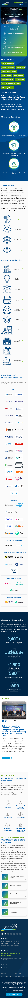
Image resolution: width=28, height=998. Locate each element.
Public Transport (8, 67)
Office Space (6, 75)
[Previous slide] (3, 721)
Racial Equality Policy (6, 976)
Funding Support (8, 63)
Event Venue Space (9, 71)
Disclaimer (3, 973)
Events (21, 4)
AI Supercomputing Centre (11, 83)
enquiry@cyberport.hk (8, 967)
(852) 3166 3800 (6, 962)
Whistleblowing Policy (19, 976)
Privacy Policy (18, 973)
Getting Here (17, 943)
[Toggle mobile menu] (25, 2)
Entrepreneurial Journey (6, 941)
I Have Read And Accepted (14, 994)
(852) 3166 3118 (6, 964)
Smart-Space (18, 75)
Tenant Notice (17, 941)
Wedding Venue (7, 88)
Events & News (4, 943)
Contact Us (16, 945)
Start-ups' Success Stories (7, 945)
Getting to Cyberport (19, 2)
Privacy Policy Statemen (18, 990)
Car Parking (21, 67)
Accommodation (7, 79)
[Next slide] (6, 721)
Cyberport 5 (20, 79)
